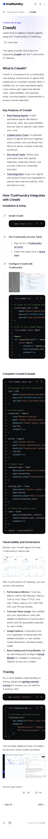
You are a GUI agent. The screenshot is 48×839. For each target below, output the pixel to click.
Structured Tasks (16, 154)
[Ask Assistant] (41, 223)
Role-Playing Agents (17, 115)
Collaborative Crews (17, 135)
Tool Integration (15, 174)
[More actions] (44, 4)
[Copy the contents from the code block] (37, 223)
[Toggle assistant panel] (40, 4)
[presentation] (27, 223)
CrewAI (17, 54)
